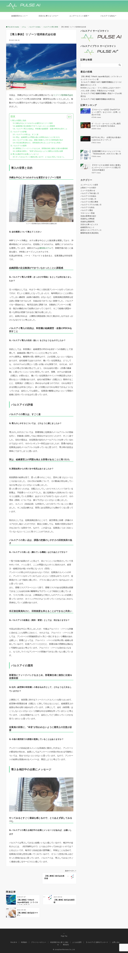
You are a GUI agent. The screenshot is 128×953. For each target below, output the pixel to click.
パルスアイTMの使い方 (89, 193)
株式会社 (69, 95)
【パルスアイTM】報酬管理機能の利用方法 (97, 99)
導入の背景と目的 (19, 120)
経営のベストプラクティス (91, 230)
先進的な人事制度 (87, 219)
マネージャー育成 (87, 213)
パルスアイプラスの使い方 (91, 205)
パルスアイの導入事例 (89, 202)
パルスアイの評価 (19, 132)
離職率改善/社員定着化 (89, 233)
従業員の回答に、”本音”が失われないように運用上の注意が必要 (39, 151)
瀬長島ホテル (45, 248)
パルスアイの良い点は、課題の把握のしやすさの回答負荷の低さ (39, 140)
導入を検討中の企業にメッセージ (25, 154)
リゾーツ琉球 (59, 95)
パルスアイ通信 (86, 210)
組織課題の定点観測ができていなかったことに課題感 (35, 126)
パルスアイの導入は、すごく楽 (27, 134)
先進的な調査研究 (87, 221)
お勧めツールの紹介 (88, 187)
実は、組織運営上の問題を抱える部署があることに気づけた (38, 137)
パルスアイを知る (87, 207)
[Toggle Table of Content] (68, 117)
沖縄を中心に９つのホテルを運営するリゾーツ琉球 (34, 123)
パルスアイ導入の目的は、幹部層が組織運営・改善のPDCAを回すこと (41, 129)
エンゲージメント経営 (89, 185)
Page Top (64, 936)
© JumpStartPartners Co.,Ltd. (64, 949)
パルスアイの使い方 (88, 199)
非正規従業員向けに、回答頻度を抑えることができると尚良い (39, 143)
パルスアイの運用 (19, 145)
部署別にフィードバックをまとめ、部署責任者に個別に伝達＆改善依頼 (42, 148)
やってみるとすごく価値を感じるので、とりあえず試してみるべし (40, 157)
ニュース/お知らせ (87, 190)
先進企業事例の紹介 (88, 216)
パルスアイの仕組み (88, 196)
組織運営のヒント (87, 227)
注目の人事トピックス (89, 224)
